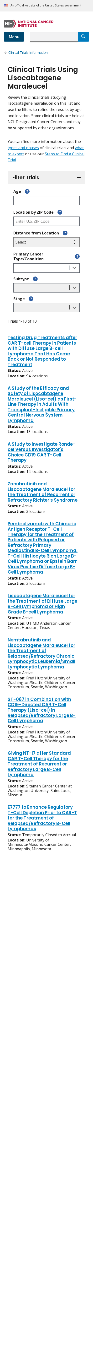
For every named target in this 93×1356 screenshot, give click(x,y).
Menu (14, 36)
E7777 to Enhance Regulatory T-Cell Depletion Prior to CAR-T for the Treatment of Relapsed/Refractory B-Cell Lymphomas (42, 818)
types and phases (23, 147)
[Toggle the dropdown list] (74, 268)
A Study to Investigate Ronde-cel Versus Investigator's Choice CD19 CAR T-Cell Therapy (41, 452)
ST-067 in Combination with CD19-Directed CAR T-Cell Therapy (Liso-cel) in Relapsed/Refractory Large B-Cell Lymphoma (42, 710)
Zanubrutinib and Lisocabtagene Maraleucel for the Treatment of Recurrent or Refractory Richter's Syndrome (43, 492)
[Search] (83, 37)
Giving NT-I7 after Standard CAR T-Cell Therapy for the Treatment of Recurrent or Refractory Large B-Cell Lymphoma (39, 764)
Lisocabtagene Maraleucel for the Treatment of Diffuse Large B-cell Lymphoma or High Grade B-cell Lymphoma (42, 604)
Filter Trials (25, 177)
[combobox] (54, 37)
